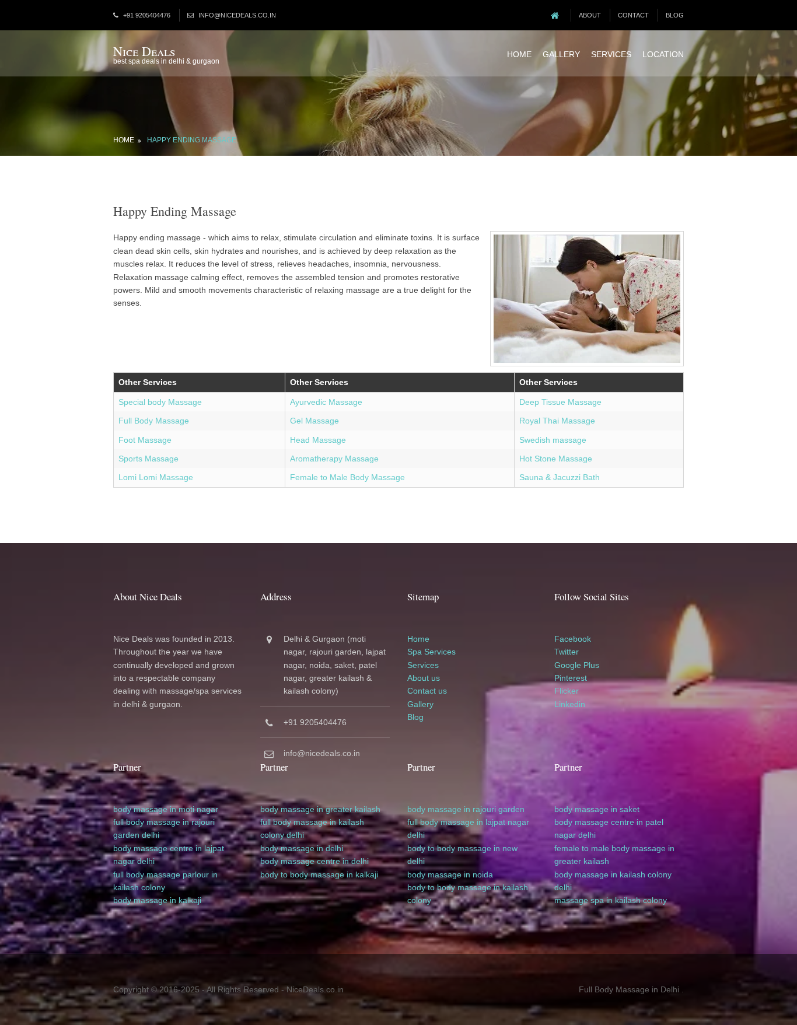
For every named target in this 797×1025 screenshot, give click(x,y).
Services (611, 54)
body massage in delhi (301, 848)
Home (519, 54)
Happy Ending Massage (191, 140)
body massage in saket (596, 809)
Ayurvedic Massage (326, 402)
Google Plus (576, 665)
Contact (633, 15)
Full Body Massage (153, 420)
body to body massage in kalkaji (319, 874)
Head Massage (318, 440)
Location (663, 54)
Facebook (572, 638)
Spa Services (431, 651)
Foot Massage (145, 440)
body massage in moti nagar (165, 809)
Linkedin (569, 704)
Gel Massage (314, 420)
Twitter (566, 651)
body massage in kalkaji (157, 900)
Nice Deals (144, 51)
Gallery (561, 54)
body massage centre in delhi (314, 861)
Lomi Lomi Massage (155, 477)
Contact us (427, 690)
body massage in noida (450, 874)
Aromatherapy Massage (334, 458)
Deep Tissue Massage (560, 402)
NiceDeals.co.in (315, 989)
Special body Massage (160, 402)
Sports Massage (148, 458)
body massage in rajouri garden (466, 809)
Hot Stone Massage (555, 458)
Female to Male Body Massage (347, 477)
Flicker (566, 690)
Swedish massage (552, 440)
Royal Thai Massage (557, 420)
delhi (150, 834)
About (590, 15)
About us (423, 678)
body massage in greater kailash (320, 809)
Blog (675, 15)
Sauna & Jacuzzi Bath (559, 477)
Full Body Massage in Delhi (629, 989)
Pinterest (570, 678)
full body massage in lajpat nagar (468, 822)
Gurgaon (328, 638)
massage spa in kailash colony (610, 900)
